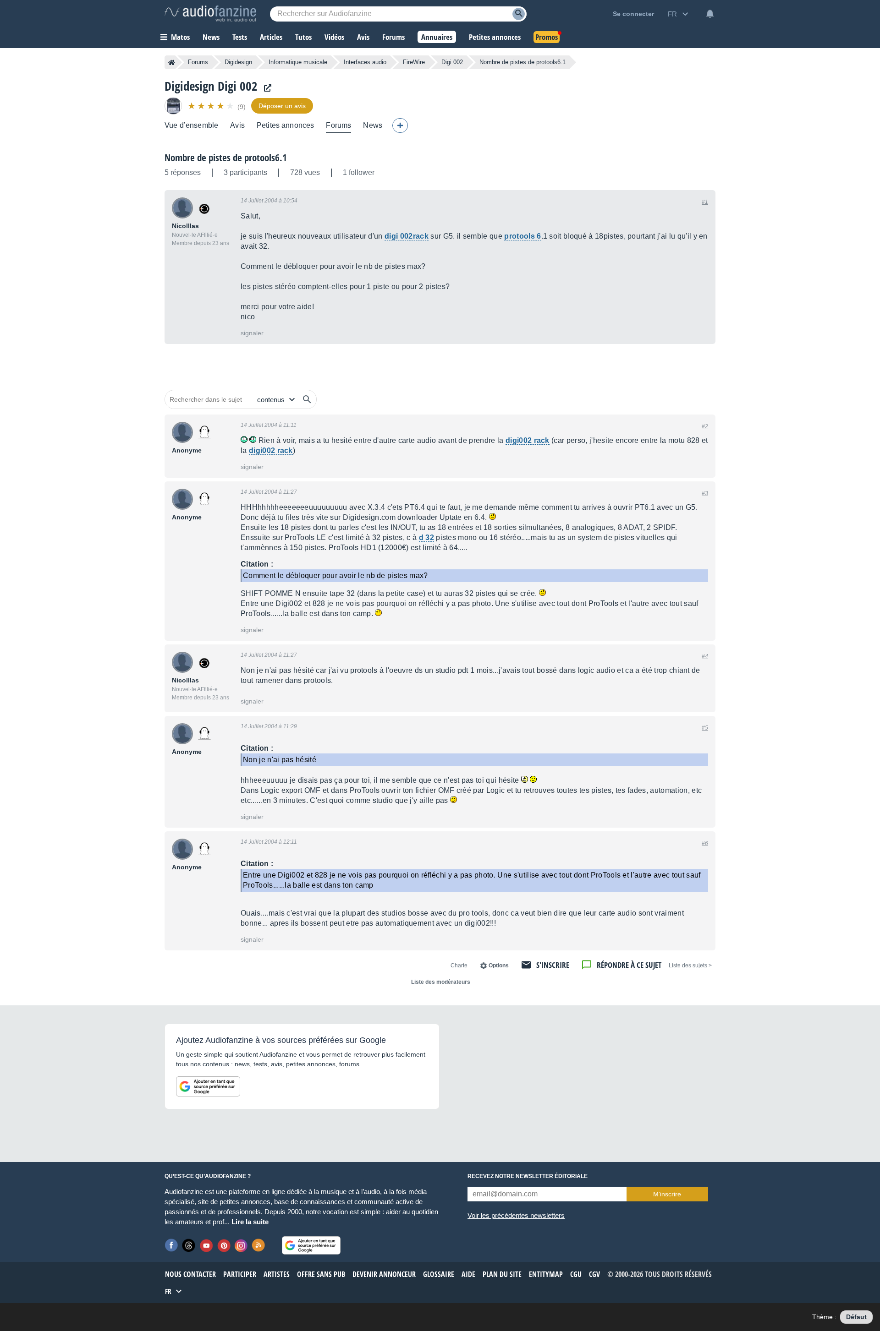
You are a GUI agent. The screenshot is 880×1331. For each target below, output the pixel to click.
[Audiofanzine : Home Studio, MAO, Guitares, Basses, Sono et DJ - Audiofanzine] (210, 13)
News (372, 125)
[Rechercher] (307, 399)
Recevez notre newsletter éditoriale (528, 1176)
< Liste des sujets (690, 965)
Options (499, 965)
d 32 (426, 537)
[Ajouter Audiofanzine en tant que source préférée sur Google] (208, 1086)
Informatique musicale (298, 62)
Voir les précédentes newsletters (516, 1215)
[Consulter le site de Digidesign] (265, 88)
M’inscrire (667, 1194)
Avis (237, 125)
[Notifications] (709, 13)
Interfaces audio (365, 62)
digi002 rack (528, 440)
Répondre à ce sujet (629, 965)
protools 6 (522, 236)
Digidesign (238, 62)
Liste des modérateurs (440, 982)
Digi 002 (452, 62)
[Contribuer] (400, 125)
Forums (198, 62)
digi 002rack (407, 236)
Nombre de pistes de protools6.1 (226, 157)
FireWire (414, 62)
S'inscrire (552, 965)
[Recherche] (518, 14)
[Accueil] (171, 62)
